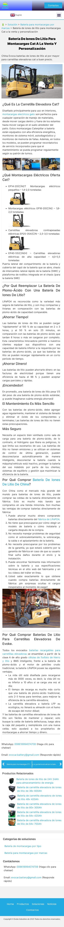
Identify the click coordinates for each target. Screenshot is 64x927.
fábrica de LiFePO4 (48, 519)
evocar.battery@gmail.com (24, 754)
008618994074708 (25, 744)
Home (10, 904)
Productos (23, 904)
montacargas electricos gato (18, 114)
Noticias (51, 904)
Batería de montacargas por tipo (22, 846)
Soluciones (38, 904)
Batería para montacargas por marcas (25, 852)
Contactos (32, 910)
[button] (53, 5)
